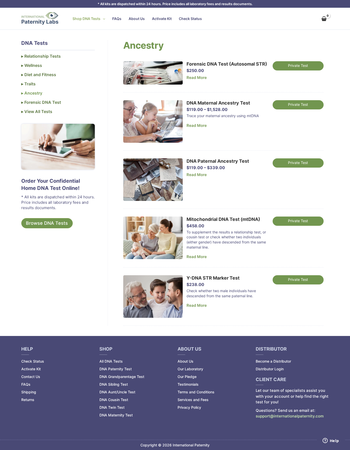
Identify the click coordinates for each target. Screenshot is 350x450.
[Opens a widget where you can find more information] (331, 441)
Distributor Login (270, 369)
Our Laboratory (190, 369)
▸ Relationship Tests (41, 56)
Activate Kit (162, 18)
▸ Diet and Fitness (38, 74)
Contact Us (30, 376)
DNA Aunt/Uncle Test (117, 392)
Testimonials (188, 384)
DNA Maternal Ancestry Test (218, 103)
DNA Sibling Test (113, 384)
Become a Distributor (273, 361)
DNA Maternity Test (116, 415)
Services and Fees (193, 399)
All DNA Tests (111, 361)
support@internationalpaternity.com (290, 416)
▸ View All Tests (36, 111)
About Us (137, 18)
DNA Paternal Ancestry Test (218, 161)
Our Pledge (187, 376)
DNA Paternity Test (115, 369)
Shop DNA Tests (86, 18)
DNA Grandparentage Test (121, 376)
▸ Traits (28, 83)
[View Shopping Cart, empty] (324, 18)
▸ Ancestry (31, 93)
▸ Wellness (31, 65)
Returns (27, 399)
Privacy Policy (189, 407)
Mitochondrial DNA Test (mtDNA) (223, 219)
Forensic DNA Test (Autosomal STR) (227, 64)
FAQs (116, 18)
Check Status (190, 18)
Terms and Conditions (196, 392)
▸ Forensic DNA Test (41, 102)
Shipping (28, 392)
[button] (102, 19)
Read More (197, 77)
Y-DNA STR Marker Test (213, 278)
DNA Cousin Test (113, 399)
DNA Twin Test (112, 407)
